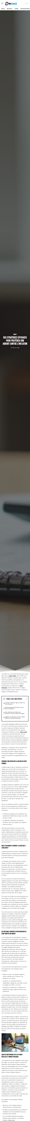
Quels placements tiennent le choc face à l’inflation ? (14, 708)
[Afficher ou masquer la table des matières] (24, 699)
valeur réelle (12, 676)
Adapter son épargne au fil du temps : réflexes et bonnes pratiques (15, 717)
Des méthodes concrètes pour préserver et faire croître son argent (14, 713)
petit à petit (23, 732)
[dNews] (11, 3)
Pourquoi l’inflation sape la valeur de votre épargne (15, 703)
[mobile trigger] (3, 3)
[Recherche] (23, 3)
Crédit (15, 334)
